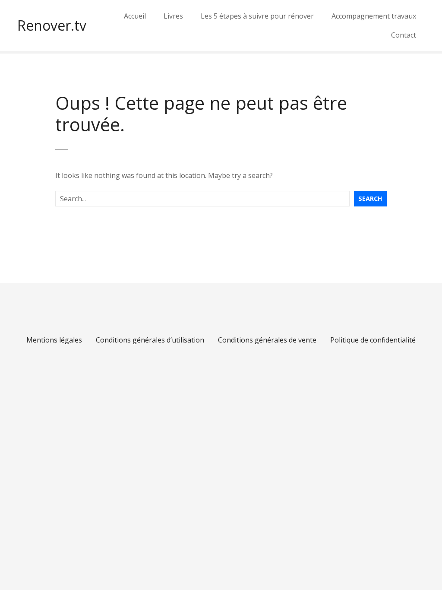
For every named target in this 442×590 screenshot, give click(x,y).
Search (370, 198)
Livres (173, 16)
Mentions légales (54, 340)
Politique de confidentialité (373, 340)
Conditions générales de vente (267, 340)
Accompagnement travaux (374, 16)
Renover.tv (51, 25)
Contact (403, 35)
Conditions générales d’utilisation (150, 340)
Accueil (135, 16)
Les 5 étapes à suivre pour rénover (257, 16)
